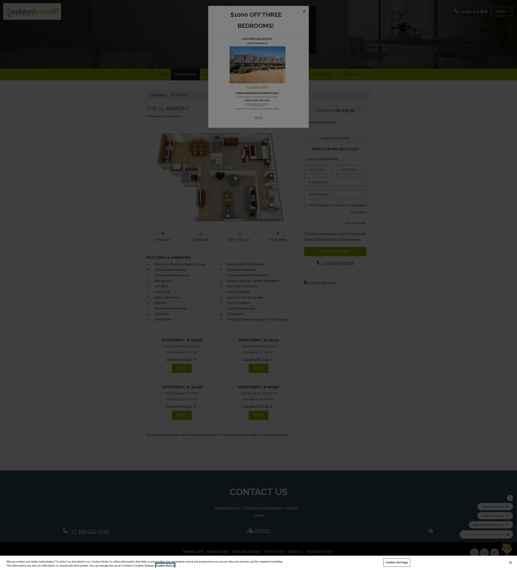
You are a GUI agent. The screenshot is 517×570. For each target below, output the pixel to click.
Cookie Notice (165, 565)
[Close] (510, 562)
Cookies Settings (397, 562)
